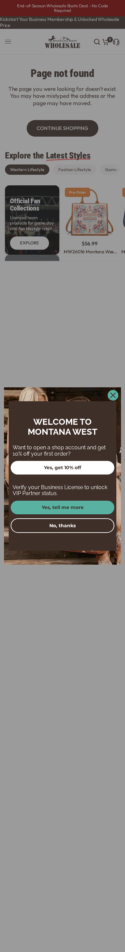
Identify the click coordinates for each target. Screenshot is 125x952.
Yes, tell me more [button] (63, 507)
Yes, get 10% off (62, 468)
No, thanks (62, 526)
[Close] (113, 395)
